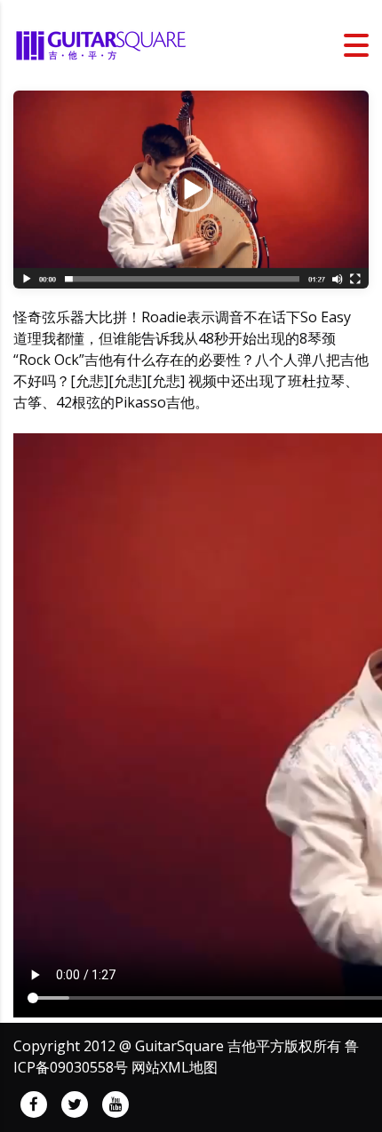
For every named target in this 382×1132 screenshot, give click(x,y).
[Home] (102, 43)
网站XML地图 (174, 1067)
